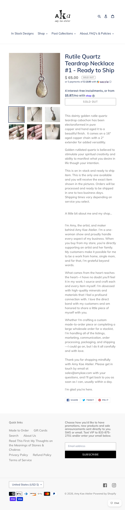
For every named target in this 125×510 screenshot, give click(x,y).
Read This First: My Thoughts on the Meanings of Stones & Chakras (31, 445)
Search (14, 435)
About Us (29, 435)
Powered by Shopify (104, 493)
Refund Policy (42, 455)
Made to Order (19, 430)
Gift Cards (40, 430)
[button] (88, 81)
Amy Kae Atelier (83, 493)
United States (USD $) (25, 484)
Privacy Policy (18, 455)
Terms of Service (20, 460)
